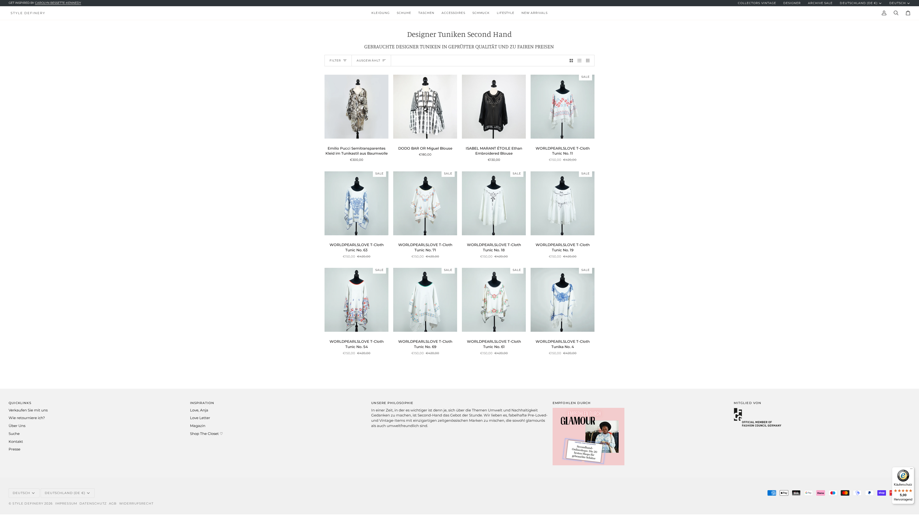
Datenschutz (92, 503)
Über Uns (17, 426)
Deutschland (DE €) (859, 3)
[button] (380, 13)
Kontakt (16, 441)
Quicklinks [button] (20, 403)
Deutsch (897, 3)
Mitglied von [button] (747, 403)
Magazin (197, 426)
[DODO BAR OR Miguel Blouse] (425, 106)
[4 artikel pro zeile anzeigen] (589, 60)
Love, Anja (199, 410)
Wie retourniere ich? (27, 418)
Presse (14, 449)
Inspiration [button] (202, 403)
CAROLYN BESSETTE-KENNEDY (58, 3)
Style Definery (27, 503)
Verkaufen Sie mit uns (28, 410)
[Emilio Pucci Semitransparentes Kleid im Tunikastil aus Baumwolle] (356, 106)
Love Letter (200, 418)
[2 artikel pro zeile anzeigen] (571, 60)
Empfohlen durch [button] (572, 403)
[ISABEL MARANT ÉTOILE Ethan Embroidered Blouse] (494, 106)
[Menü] (911, 470)
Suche (14, 434)
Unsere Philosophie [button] (392, 403)
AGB (113, 503)
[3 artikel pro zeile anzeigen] (579, 60)
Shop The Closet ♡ (206, 434)
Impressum (66, 503)
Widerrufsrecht (136, 503)
